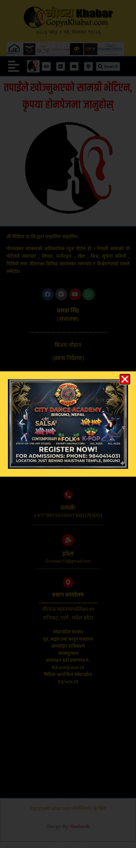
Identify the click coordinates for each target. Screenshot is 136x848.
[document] (68, 424)
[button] (125, 379)
